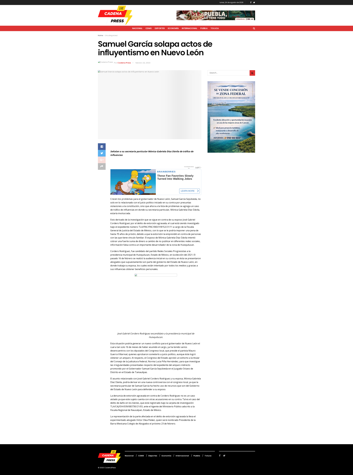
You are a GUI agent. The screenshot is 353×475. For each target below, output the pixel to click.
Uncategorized (111, 35)
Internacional (189, 28)
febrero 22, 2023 (143, 62)
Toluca (215, 28)
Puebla (204, 28)
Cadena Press (124, 62)
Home (100, 35)
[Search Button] (252, 73)
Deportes (160, 28)
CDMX (148, 28)
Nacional (137, 28)
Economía (173, 28)
